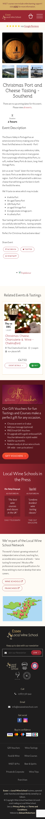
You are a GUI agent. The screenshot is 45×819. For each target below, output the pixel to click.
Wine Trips (34, 771)
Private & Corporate (15, 771)
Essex (5, 790)
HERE (16, 6)
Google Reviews (19, 26)
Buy (36, 365)
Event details (15, 365)
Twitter (28, 249)
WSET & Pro (14, 763)
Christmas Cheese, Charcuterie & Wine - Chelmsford (19, 339)
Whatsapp (11, 256)
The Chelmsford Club (17, 347)
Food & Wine (14, 755)
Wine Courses (30, 755)
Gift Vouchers (14, 455)
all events (27, 107)
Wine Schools (13, 581)
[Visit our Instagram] (25, 720)
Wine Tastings (31, 747)
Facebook (11, 249)
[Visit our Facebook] (19, 720)
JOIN (35, 653)
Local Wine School (19, 790)
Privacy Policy (19, 806)
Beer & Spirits (30, 763)
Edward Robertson (27, 813)
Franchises (11, 588)
